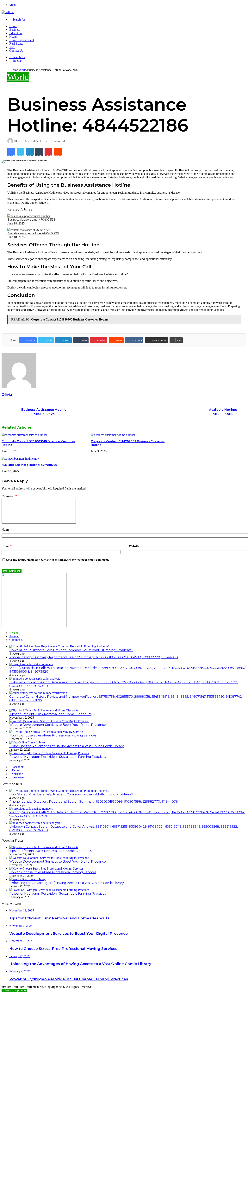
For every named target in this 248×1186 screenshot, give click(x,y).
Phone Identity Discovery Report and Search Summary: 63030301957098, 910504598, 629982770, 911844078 (93, 657)
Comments (15, 639)
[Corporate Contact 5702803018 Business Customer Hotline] (24, 435)
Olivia (17, 141)
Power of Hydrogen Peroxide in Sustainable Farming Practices (57, 757)
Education (15, 33)
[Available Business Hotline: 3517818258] (21, 458)
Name (7, 529)
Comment (9, 496)
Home (13, 26)
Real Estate (16, 43)
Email (7, 546)
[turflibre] (8, 12)
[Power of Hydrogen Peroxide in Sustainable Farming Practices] (49, 753)
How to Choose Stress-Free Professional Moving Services (52, 735)
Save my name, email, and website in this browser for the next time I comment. (57, 559)
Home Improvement (21, 40)
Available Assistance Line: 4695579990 (33, 233)
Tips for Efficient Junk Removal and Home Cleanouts (50, 714)
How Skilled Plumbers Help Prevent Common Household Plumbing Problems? (71, 650)
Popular (14, 636)
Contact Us (16, 50)
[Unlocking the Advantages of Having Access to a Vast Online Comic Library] (27, 742)
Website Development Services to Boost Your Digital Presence (57, 725)
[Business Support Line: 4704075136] (28, 216)
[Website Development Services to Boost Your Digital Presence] (49, 721)
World (22, 70)
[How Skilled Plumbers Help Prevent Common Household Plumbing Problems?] (59, 646)
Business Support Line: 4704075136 (31, 219)
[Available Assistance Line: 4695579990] (29, 229)
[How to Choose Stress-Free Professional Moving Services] (46, 731)
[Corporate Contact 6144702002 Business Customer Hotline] (113, 435)
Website (134, 546)
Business (14, 29)
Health (13, 36)
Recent (13, 632)
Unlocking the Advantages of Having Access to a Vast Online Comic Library (66, 746)
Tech (12, 47)
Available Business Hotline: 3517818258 (29, 465)
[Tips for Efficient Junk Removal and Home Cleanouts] (43, 710)
